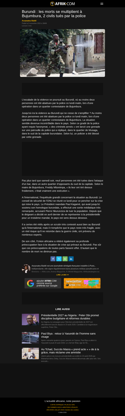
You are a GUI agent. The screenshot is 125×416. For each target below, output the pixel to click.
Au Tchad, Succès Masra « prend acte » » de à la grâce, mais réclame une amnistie (70, 351)
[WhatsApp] (65, 258)
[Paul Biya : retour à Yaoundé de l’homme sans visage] (30, 338)
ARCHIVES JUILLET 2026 (55, 410)
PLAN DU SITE (70, 405)
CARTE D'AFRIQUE (56, 405)
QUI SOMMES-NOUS (54, 407)
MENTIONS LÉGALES (70, 407)
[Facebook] (53, 258)
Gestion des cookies (72, 410)
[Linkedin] (71, 258)
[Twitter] (59, 258)
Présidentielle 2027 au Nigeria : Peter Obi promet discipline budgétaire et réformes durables (70, 317)
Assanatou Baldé (29, 21)
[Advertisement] (62, 89)
